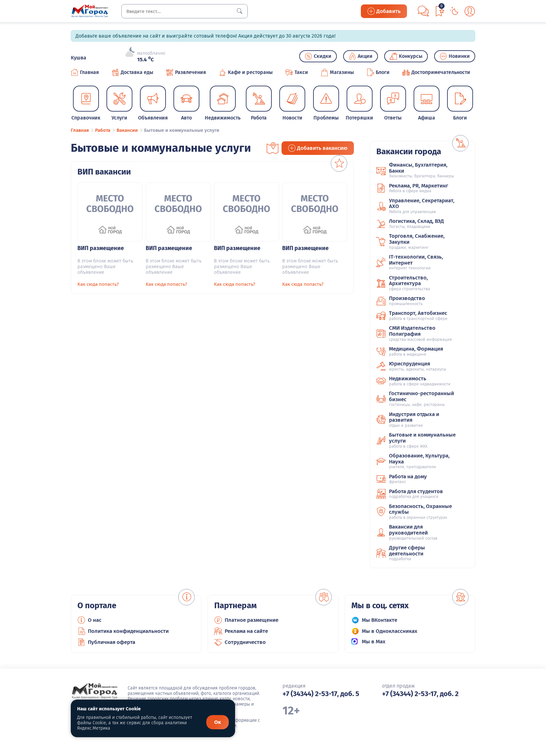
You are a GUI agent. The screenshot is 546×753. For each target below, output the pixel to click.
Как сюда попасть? (98, 284)
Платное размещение (251, 620)
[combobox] (184, 11)
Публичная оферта (111, 642)
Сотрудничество (245, 642)
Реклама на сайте (246, 631)
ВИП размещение (100, 248)
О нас (94, 620)
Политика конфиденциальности (128, 631)
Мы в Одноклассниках (389, 631)
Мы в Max (373, 641)
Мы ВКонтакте (379, 620)
